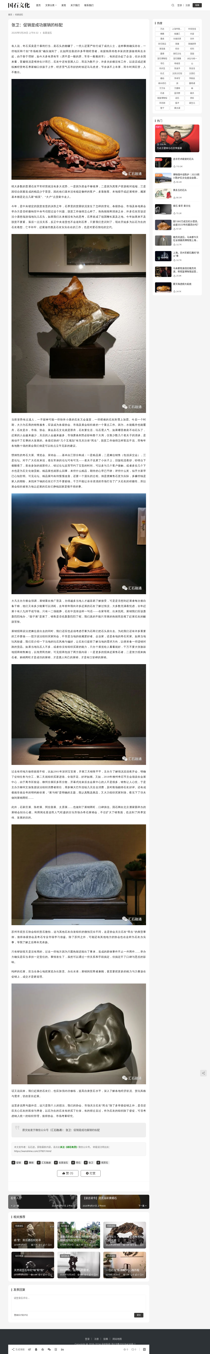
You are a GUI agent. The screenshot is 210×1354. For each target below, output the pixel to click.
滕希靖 (192, 83)
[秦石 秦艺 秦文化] (163, 209)
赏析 (192, 98)
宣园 (192, 53)
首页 (38, 5)
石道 (162, 93)
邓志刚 (162, 103)
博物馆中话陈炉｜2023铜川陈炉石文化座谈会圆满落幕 (186, 177)
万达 (162, 29)
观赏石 (24, 931)
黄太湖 (177, 108)
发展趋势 (192, 44)
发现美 (162, 49)
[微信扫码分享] (49, 1349)
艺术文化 (111, 1256)
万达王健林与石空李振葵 (169, 148)
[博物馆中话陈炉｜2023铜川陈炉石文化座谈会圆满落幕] (163, 178)
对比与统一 (192, 58)
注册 (187, 5)
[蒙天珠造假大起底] (163, 287)
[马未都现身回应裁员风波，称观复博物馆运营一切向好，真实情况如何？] (163, 272)
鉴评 (177, 103)
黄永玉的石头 (180, 190)
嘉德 (162, 53)
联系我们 (89, 5)
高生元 (192, 103)
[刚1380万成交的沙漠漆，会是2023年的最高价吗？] (163, 225)
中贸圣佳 (192, 29)
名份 (177, 49)
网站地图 (117, 1338)
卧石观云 (162, 44)
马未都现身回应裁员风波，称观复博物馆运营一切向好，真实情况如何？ (185, 271)
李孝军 (177, 78)
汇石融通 (56, 1130)
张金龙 (192, 68)
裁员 (192, 93)
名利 (192, 49)
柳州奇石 (162, 83)
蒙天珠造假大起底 (182, 283)
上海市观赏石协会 (178, 29)
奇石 (25, 46)
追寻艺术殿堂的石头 (183, 158)
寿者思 (177, 63)
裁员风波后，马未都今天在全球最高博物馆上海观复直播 (185, 240)
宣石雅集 (177, 58)
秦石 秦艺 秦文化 (181, 205)
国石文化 (177, 53)
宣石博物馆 (162, 58)
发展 (177, 44)
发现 (63, 5)
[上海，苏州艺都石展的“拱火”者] (163, 256)
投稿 (197, 5)
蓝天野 (177, 93)
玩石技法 (65, 1226)
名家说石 (47, 32)
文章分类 (49, 5)
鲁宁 (162, 108)
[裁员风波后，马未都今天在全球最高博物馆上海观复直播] (163, 240)
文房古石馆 (177, 73)
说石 (177, 98)
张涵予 (177, 68)
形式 (162, 73)
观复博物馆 (162, 98)
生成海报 (20, 1349)
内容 (192, 34)
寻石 (162, 63)
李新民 (192, 78)
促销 (17, 776)
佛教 (162, 34)
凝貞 (162, 39)
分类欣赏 (177, 39)
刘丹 (192, 39)
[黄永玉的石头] (163, 193)
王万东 (162, 88)
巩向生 (162, 68)
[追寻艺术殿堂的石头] (163, 162)
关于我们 (75, 5)
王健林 (177, 88)
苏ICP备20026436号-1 (123, 1344)
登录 (179, 5)
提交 (139, 1315)
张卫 (68, 1130)
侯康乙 (177, 34)
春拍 (162, 78)
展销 (50, 455)
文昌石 (192, 73)
